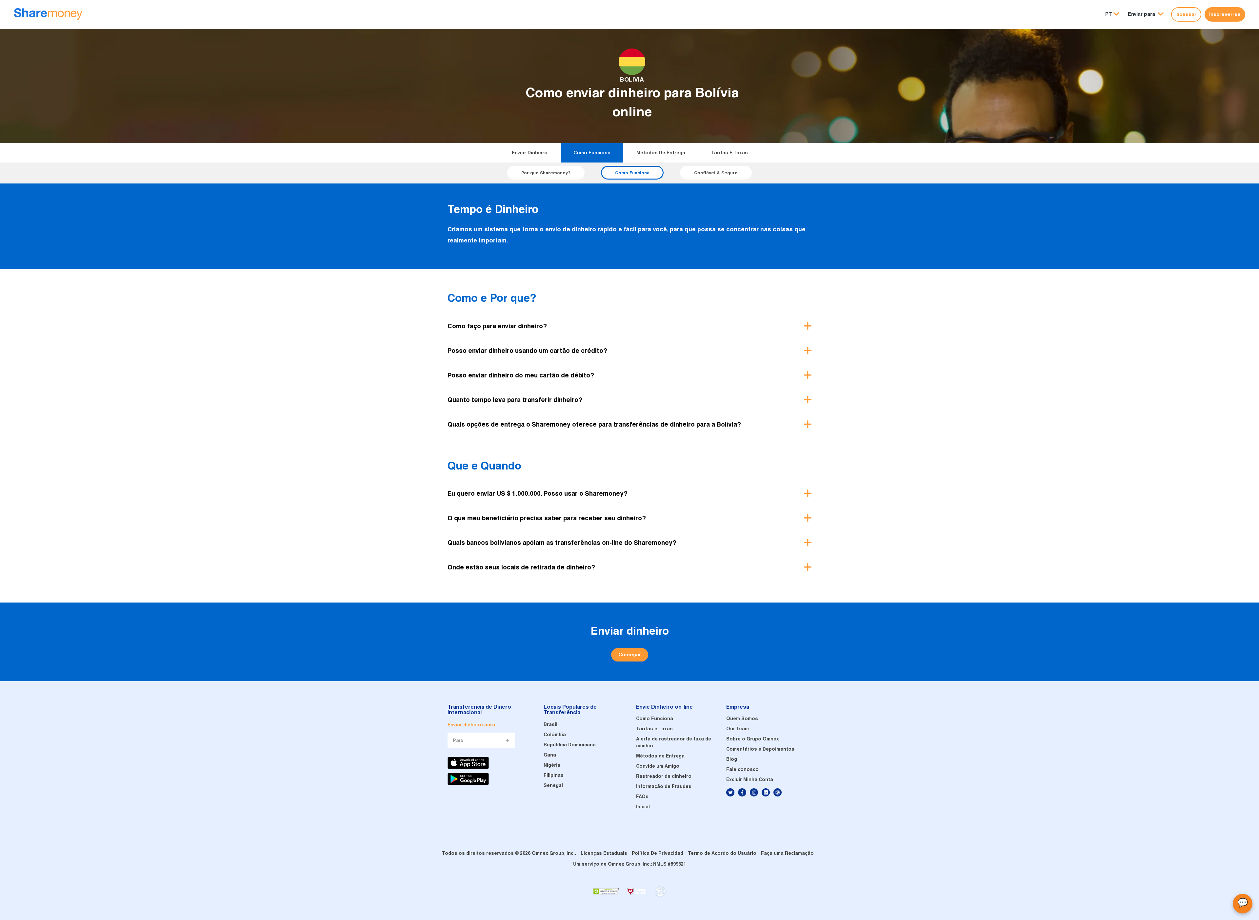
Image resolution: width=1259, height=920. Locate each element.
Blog (731, 759)
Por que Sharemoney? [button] (545, 172)
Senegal (553, 785)
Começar (629, 654)
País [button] (458, 740)
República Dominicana (570, 744)
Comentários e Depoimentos (760, 749)
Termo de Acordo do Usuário (722, 853)
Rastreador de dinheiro (663, 776)
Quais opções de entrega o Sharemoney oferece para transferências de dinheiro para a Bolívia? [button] (594, 424)
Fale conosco (742, 769)
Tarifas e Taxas (729, 152)
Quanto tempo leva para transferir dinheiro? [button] (515, 399)
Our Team (737, 728)
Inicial (643, 806)
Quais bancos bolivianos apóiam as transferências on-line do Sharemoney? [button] (562, 542)
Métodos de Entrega (660, 152)
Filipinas (554, 775)
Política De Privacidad (657, 853)
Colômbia (555, 734)
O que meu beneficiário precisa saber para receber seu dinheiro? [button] (547, 518)
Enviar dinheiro (530, 152)
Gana (550, 754)
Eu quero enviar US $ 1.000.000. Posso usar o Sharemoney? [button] (538, 493)
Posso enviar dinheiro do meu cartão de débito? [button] (521, 375)
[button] (1146, 14)
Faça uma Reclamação (787, 853)
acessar (1186, 14)
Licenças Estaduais (604, 853)
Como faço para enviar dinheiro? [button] (497, 326)
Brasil (550, 724)
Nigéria (552, 765)
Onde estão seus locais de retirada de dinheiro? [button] (521, 567)
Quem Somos (742, 718)
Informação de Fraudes (663, 786)
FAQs (642, 796)
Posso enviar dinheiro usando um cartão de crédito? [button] (527, 350)
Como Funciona (591, 152)
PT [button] (1108, 14)
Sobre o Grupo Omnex (752, 738)
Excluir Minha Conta (749, 779)
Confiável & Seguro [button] (716, 172)
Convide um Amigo (657, 766)
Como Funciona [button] (632, 172)
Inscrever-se (1225, 14)
